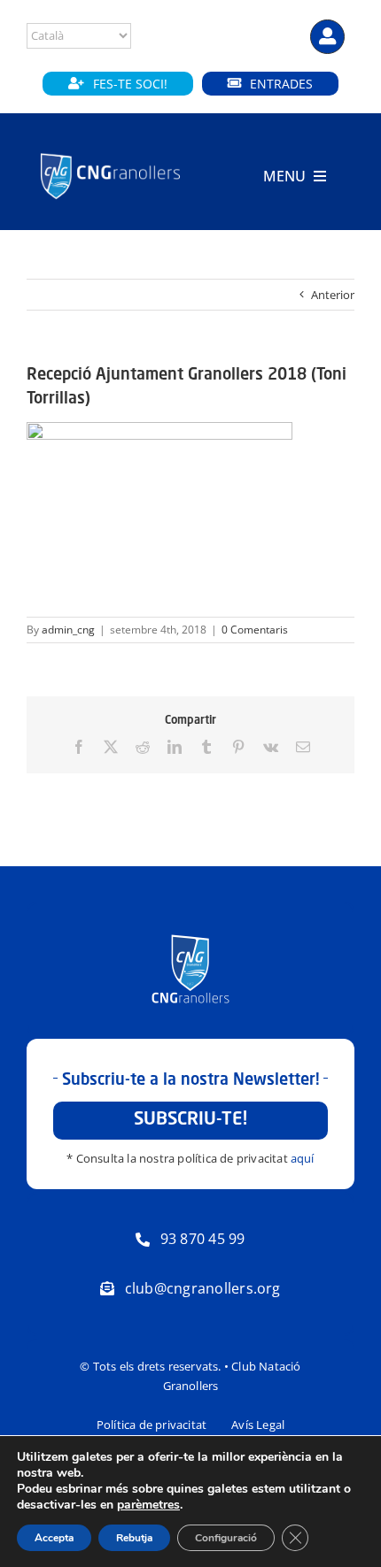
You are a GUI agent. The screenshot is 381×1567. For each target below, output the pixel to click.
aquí (303, 1158)
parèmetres (148, 1505)
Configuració (226, 1538)
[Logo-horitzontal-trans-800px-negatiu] (110, 154)
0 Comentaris (255, 629)
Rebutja (134, 1538)
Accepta (54, 1538)
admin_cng (68, 629)
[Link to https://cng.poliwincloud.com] (327, 36)
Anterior (332, 295)
